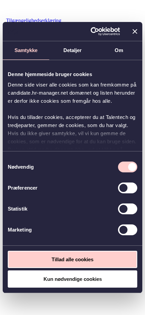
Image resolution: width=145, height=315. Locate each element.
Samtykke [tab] (26, 50)
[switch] (127, 188)
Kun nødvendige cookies (73, 279)
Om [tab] (119, 50)
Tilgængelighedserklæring (33, 20)
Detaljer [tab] (72, 50)
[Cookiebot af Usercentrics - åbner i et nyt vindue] (91, 31)
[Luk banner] (135, 31)
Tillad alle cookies (72, 259)
